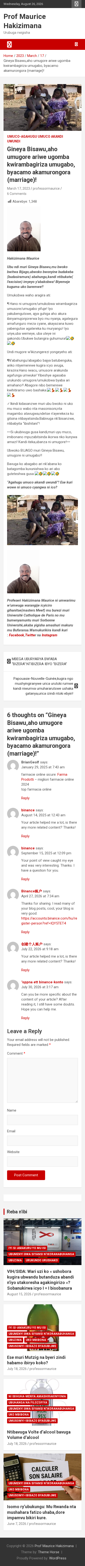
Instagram (49, 635)
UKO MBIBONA (36, 1340)
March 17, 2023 (18, 188)
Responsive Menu (76, 4)
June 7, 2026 (16, 1524)
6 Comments (16, 194)
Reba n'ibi (17, 1212)
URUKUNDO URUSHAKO (42, 1260)
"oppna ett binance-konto (42, 982)
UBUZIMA (15, 1260)
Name (11, 1110)
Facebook (16, 635)
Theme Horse (48, 1552)
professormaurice (46, 188)
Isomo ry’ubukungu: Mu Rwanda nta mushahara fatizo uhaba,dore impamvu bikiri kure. (41, 1512)
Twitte (30, 635)
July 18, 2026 (17, 1369)
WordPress (57, 1558)
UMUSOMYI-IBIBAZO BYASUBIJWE (32, 1346)
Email (11, 1131)
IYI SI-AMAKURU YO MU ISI (27, 1248)
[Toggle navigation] (9, 44)
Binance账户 (31, 891)
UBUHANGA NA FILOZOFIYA (27, 1402)
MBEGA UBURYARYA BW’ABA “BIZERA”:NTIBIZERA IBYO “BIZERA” (39, 661)
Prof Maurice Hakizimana (54, 1546)
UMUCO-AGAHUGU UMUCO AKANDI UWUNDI (35, 139)
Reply (25, 798)
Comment (16, 1053)
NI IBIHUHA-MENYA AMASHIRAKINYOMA (37, 1396)
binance (28, 810)
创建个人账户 (31, 944)
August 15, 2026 (19, 1294)
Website (13, 1152)
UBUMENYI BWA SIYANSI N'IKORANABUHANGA (41, 1254)
